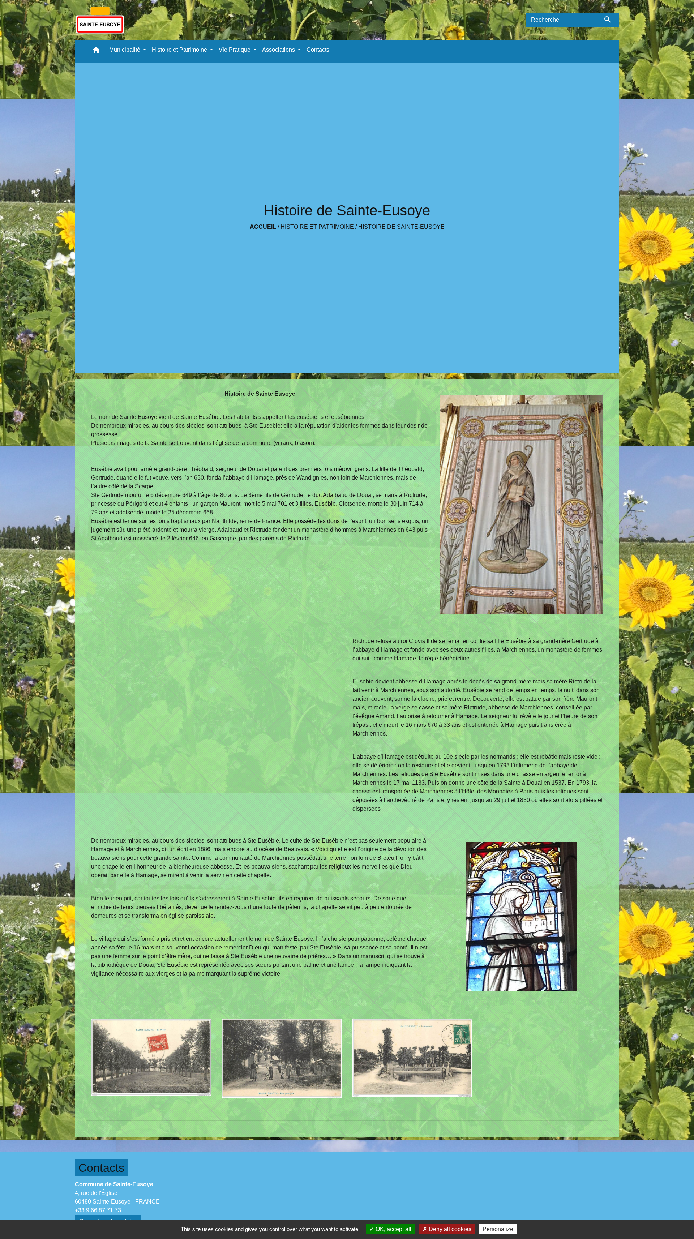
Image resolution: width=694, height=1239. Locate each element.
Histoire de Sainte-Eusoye (401, 227)
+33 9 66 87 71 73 (98, 1210)
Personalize (498, 1229)
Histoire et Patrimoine (317, 227)
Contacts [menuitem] (318, 50)
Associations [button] (279, 50)
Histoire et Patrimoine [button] (180, 50)
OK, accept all (392, 1229)
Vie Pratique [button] (235, 50)
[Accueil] (100, 20)
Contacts (101, 1167)
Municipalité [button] (125, 50)
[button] (96, 51)
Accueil (263, 227)
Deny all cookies (449, 1229)
